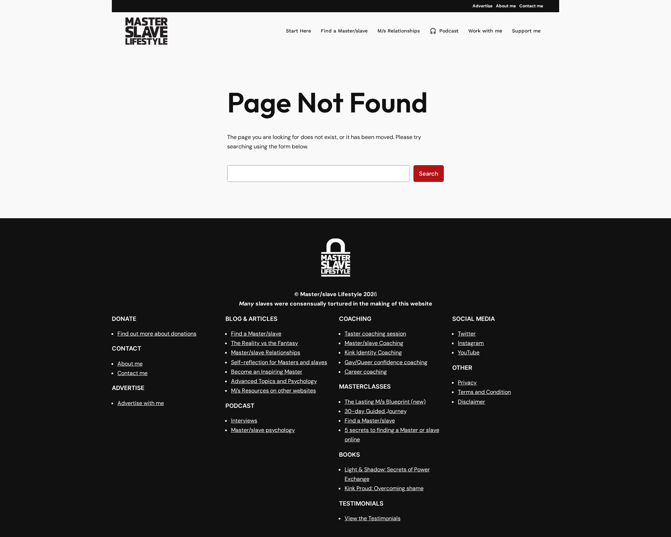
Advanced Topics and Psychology (274, 381)
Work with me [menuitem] (485, 31)
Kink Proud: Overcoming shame (384, 488)
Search (428, 173)
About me (130, 363)
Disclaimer (471, 401)
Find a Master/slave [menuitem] (344, 31)
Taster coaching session (375, 333)
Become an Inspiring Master (266, 371)
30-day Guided (365, 411)
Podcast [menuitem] (444, 31)
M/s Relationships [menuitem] (398, 31)
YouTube (468, 352)
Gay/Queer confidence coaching (386, 362)
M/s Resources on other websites (273, 390)
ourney (398, 411)
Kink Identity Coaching (373, 352)
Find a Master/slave (256, 333)
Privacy (467, 382)
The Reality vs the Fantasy (264, 343)
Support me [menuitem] (526, 31)
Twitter (467, 333)
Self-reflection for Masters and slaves (279, 362)
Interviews (244, 420)
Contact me (132, 373)
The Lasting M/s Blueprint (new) (385, 401)
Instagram (471, 343)
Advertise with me (140, 403)
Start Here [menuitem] (298, 31)
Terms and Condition (484, 392)
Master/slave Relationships (265, 352)
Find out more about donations (156, 333)
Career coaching (366, 371)
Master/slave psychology (263, 430)
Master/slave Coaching (374, 343)
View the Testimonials (373, 518)
